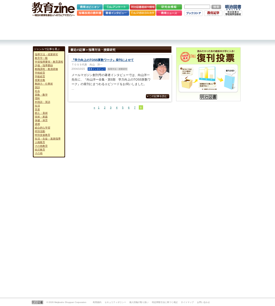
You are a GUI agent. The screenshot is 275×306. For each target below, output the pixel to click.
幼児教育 (40, 149)
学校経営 (40, 72)
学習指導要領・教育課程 (49, 61)
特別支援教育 (42, 135)
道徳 (37, 124)
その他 (39, 153)
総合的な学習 (42, 127)
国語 (37, 87)
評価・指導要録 (44, 65)
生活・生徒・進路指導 (48, 138)
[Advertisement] (137, 28)
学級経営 (40, 76)
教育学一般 (41, 58)
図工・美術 (41, 113)
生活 (37, 105)
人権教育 (40, 142)
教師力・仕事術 (44, 83)
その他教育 (41, 146)
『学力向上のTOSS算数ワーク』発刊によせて (103, 60)
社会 (37, 91)
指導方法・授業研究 (46, 54)
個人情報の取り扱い (139, 302)
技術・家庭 (41, 116)
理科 (37, 98)
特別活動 (40, 131)
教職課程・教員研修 (46, 69)
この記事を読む (158, 96)
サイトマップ (187, 302)
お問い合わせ (203, 302)
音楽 (37, 109)
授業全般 (40, 80)
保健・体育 (41, 120)
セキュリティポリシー (115, 302)
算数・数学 (41, 94)
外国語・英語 (42, 102)
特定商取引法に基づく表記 (165, 302)
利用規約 (97, 302)
